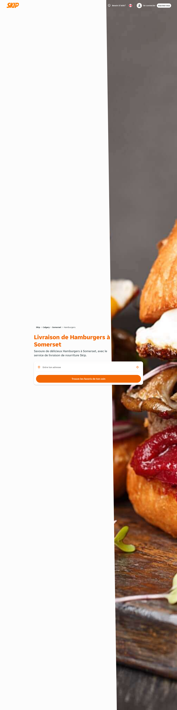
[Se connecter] (139, 5)
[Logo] (13, 5)
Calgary (46, 327)
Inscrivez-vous (164, 5)
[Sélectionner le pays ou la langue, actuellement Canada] (130, 5)
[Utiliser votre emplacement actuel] (137, 367)
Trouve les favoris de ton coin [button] (88, 378)
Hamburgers (69, 327)
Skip (38, 327)
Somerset (56, 327)
